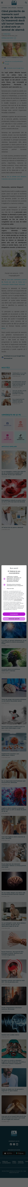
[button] (14, 588)
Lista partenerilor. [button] (18, 599)
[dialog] (14, 593)
